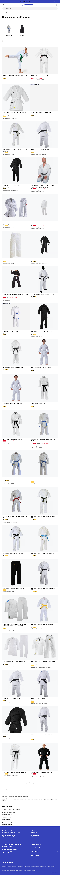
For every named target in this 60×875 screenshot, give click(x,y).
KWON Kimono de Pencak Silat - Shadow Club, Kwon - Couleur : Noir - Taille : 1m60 (15, 295)
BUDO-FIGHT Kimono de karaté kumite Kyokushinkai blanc (43, 517)
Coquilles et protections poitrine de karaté (11, 809)
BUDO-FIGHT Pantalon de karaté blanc (12, 260)
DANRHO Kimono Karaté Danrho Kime (12, 223)
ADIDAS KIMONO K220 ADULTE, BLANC (40, 75)
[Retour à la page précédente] (25, 782)
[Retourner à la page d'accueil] (28, 5)
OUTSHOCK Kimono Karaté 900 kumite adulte (41, 112)
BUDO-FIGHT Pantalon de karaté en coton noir (14, 588)
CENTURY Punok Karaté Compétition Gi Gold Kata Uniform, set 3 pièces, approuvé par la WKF (14, 625)
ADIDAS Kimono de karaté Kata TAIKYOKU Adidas (14, 772)
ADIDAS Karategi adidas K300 (38, 698)
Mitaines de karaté (6, 819)
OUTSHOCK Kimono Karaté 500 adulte (12, 331)
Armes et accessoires (7, 817)
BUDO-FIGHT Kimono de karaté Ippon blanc (13, 553)
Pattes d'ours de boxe (7, 814)
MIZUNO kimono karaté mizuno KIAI (39, 223)
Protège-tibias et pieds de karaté (9, 822)
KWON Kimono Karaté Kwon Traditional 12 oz (41, 772)
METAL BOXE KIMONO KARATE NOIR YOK (40, 260)
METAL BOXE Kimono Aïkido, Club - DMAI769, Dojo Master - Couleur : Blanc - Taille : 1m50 (42, 186)
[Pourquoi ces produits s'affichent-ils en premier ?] (3, 44)
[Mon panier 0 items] (56, 5)
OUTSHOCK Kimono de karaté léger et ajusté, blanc (15, 75)
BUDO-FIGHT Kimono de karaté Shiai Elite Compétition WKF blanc (15, 150)
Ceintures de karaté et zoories (8, 812)
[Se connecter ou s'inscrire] (53, 5)
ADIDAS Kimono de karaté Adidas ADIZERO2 (41, 734)
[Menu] (3, 5)
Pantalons (22, 35)
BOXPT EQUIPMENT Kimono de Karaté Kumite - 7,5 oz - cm (15, 517)
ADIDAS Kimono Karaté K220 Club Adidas (40, 149)
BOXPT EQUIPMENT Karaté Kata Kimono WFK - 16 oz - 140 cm (43, 440)
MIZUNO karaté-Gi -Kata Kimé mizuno (39, 403)
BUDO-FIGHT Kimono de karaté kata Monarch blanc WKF (43, 589)
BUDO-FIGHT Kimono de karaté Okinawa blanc (42, 624)
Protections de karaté (7, 810)
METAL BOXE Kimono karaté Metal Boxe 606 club (42, 294)
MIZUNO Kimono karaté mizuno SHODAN (12, 439)
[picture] (16, 60)
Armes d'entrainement (7, 824)
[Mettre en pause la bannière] (55, 1)
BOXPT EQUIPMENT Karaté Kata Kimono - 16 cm (42, 479)
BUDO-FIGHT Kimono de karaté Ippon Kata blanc (42, 553)
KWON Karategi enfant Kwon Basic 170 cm (13, 403)
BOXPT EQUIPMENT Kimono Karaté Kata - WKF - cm (15, 479)
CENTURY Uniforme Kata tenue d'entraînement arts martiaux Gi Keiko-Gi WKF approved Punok (43, 662)
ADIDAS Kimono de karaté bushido (11, 185)
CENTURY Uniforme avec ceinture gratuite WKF (14, 661)
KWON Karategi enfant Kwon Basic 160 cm (41, 367)
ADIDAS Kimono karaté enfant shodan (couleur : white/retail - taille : (14, 113)
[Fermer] (57, 1)
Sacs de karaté (5, 815)
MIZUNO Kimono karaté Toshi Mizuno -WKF (13, 367)
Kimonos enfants (8, 35)
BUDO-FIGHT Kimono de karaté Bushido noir (41, 331)
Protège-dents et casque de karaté (9, 821)
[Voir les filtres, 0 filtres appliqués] (4, 41)
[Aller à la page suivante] (34, 782)
